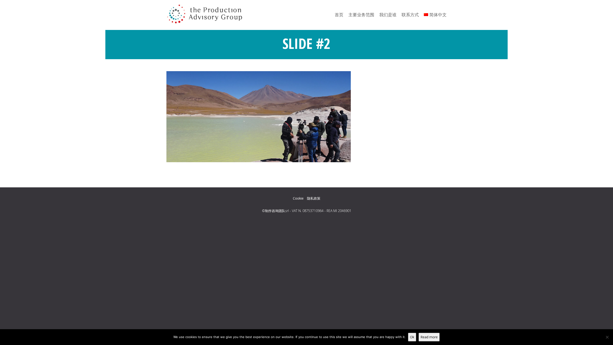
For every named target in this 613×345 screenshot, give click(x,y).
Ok (412, 337)
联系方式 (410, 14)
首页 (339, 14)
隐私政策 (313, 198)
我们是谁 (388, 14)
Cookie (298, 198)
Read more (429, 337)
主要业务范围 (361, 14)
